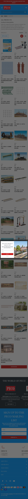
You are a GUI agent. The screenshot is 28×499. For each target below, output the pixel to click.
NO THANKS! (7, 256)
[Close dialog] (26, 242)
